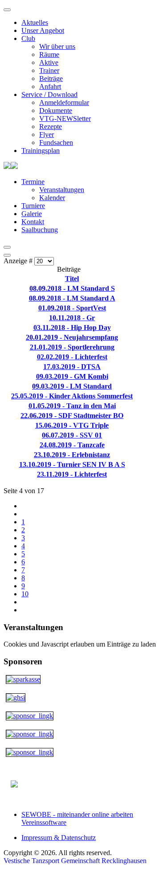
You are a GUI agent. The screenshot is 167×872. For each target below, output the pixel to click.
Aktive (48, 62)
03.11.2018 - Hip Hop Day (72, 327)
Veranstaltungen (61, 189)
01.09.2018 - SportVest (72, 308)
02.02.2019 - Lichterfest (72, 357)
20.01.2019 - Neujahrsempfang (72, 337)
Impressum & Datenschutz (58, 837)
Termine (33, 181)
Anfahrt (50, 86)
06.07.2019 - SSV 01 (72, 435)
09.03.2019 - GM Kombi (72, 376)
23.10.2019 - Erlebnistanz (72, 454)
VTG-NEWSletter (65, 118)
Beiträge (51, 78)
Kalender (52, 197)
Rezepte (50, 126)
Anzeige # (19, 261)
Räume (49, 54)
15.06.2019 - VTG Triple (72, 425)
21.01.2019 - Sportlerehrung (72, 347)
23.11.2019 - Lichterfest (72, 474)
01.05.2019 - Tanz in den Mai (72, 406)
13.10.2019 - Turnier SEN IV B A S (72, 464)
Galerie (31, 213)
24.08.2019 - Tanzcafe (72, 445)
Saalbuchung (39, 229)
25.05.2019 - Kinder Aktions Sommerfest (72, 396)
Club (28, 38)
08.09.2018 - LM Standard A (72, 298)
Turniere (33, 205)
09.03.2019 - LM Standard (72, 386)
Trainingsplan (40, 150)
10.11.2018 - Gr (72, 317)
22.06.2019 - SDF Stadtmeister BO (71, 415)
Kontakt (32, 221)
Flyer (46, 134)
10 (25, 594)
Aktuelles (34, 22)
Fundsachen (56, 142)
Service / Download (49, 94)
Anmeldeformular (64, 102)
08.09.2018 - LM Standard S (72, 288)
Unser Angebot (42, 30)
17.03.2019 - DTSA (72, 366)
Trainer (49, 70)
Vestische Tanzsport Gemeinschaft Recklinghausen (75, 860)
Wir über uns (57, 46)
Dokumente (55, 110)
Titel (72, 278)
